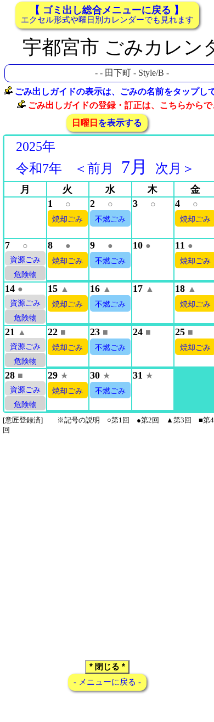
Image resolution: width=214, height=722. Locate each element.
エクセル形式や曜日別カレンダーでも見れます (107, 14)
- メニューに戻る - (107, 682)
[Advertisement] (107, 543)
